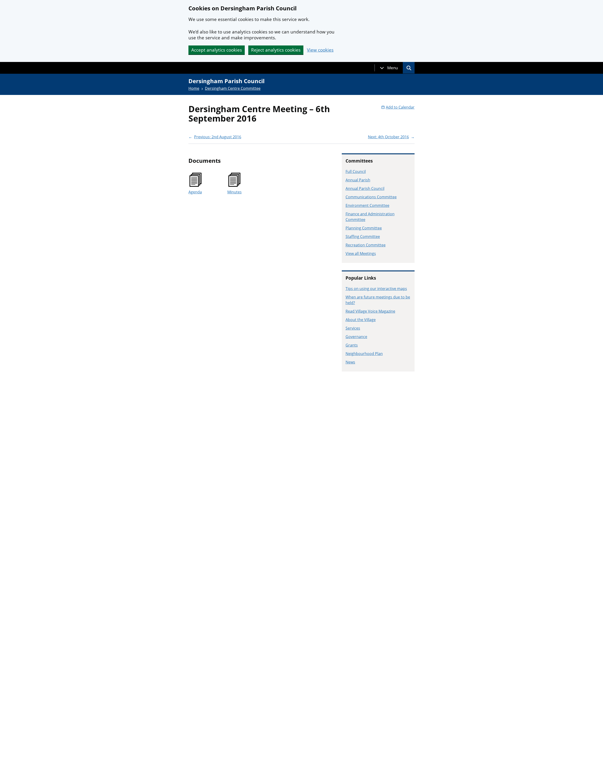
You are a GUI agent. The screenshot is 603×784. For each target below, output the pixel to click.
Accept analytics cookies (216, 50)
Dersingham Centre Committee (233, 88)
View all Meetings (361, 253)
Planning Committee (364, 228)
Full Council (356, 171)
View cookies (320, 50)
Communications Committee (371, 197)
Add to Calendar (400, 107)
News (350, 362)
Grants (352, 345)
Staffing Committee (363, 236)
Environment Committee (367, 205)
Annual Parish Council (365, 188)
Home (193, 88)
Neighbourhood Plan (364, 353)
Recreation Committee (366, 245)
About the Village (361, 319)
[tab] (388, 68)
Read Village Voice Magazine (370, 311)
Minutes (234, 192)
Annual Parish (358, 180)
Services (353, 328)
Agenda (195, 192)
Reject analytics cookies (276, 50)
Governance (356, 336)
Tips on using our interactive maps (376, 288)
